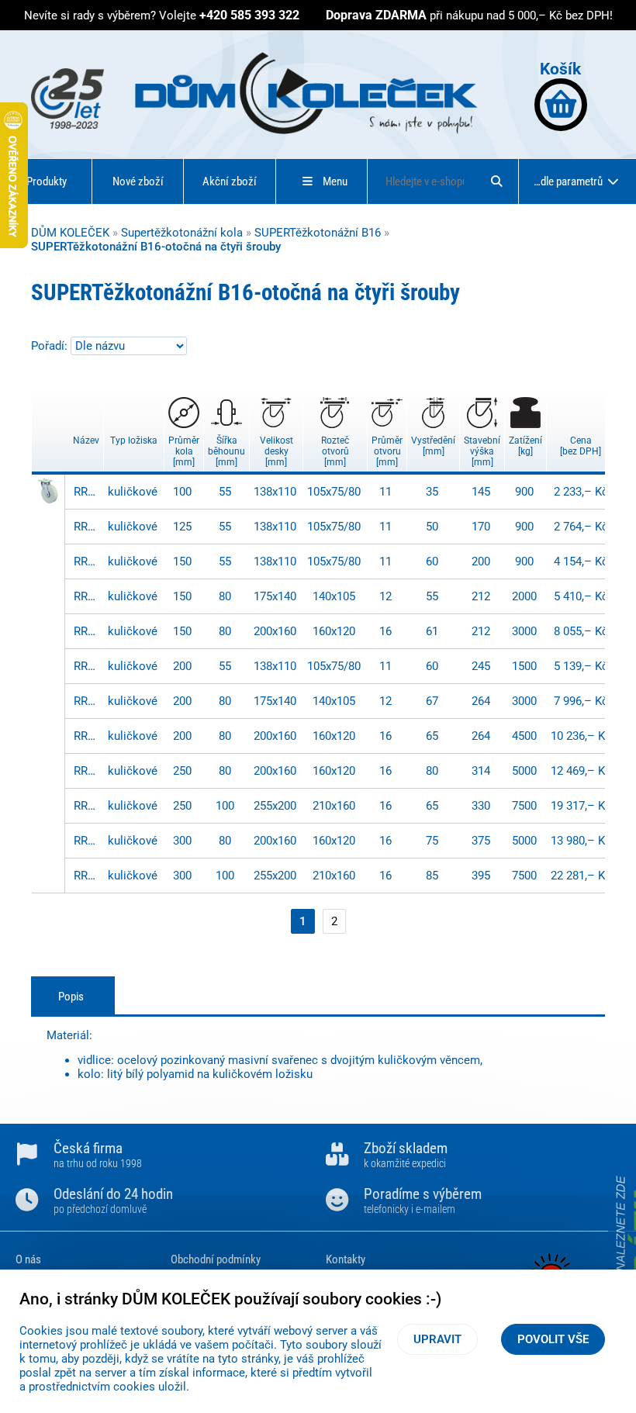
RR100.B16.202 (87, 736)
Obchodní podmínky (216, 1259)
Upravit (437, 1339)
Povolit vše (553, 1339)
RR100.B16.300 (87, 841)
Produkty (46, 181)
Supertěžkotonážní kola (182, 233)
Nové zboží (138, 181)
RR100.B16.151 (87, 596)
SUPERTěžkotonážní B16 (317, 233)
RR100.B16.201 (87, 701)
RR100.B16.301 (87, 876)
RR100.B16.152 (87, 631)
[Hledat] (496, 181)
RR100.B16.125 (87, 527)
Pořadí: (51, 346)
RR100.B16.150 (87, 561)
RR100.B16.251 (87, 806)
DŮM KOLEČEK (70, 233)
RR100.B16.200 (87, 666)
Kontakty (345, 1259)
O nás (28, 1259)
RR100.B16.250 (87, 771)
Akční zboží (229, 181)
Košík (560, 68)
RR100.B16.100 (87, 492)
